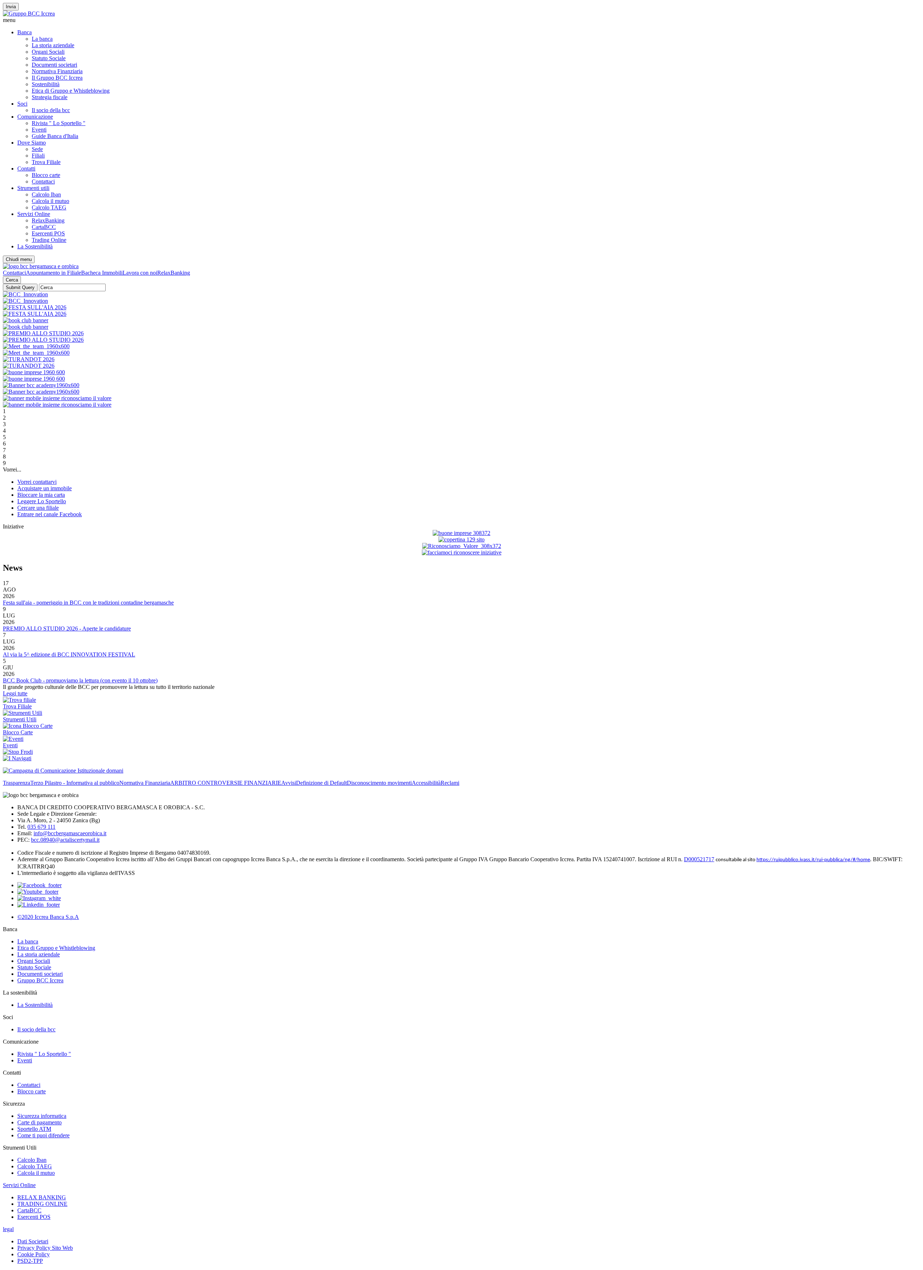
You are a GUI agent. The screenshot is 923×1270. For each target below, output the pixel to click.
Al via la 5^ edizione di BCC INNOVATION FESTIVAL (69, 654)
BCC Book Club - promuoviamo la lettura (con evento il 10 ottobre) (80, 680)
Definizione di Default (321, 783)
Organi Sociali (48, 52)
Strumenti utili (33, 188)
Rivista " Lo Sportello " (58, 123)
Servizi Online (33, 214)
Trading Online (49, 240)
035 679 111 (41, 827)
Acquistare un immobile (44, 488)
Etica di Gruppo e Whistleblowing (71, 91)
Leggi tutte (15, 693)
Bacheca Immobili (102, 273)
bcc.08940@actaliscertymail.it (65, 840)
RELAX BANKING (41, 1197)
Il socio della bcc (51, 110)
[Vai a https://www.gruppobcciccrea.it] (29, 13)
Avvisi (288, 783)
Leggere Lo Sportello (41, 501)
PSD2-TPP (30, 1261)
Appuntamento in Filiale (53, 273)
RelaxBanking (48, 220)
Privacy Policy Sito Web (45, 1248)
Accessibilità (426, 783)
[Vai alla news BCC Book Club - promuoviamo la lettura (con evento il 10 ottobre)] (25, 320)
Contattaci (43, 181)
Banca (24, 32)
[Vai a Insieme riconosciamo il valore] (57, 398)
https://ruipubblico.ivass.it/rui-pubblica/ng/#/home (813, 860)
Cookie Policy (33, 1254)
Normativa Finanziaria (57, 71)
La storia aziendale (53, 45)
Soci (22, 104)
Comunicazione (35, 117)
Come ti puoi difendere (43, 1135)
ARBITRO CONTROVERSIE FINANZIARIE (225, 783)
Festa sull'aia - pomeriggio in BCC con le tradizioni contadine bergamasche (88, 602)
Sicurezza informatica (41, 1116)
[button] (461, 20)
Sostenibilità (45, 84)
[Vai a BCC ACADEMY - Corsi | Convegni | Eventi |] (34, 307)
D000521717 (699, 859)
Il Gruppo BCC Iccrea (57, 78)
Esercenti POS (48, 233)
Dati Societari (32, 1241)
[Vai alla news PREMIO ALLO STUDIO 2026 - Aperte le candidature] (43, 333)
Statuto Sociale (49, 58)
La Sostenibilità (35, 246)
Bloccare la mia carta (41, 495)
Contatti (26, 168)
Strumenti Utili (19, 719)
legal (8, 1229)
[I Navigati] (17, 758)
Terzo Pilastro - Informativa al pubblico (74, 783)
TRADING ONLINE (42, 1204)
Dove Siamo (31, 143)
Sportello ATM (34, 1129)
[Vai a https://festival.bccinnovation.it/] (25, 294)
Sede (37, 149)
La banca (42, 39)
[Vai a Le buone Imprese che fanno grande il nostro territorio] (34, 372)
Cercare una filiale (38, 508)
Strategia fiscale (49, 97)
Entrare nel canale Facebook (49, 514)
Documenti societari (54, 65)
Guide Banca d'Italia (55, 136)
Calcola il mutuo (50, 201)
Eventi (39, 130)
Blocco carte (46, 175)
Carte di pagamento (39, 1122)
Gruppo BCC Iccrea (40, 980)
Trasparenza (16, 783)
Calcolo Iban (46, 194)
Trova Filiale (46, 162)
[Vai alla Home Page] (41, 266)
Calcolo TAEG (49, 207)
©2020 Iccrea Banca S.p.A (48, 917)
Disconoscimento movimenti (379, 783)
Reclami (450, 783)
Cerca (12, 280)
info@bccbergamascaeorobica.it (70, 833)
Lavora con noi (140, 273)
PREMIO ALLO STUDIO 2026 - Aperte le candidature (67, 628)
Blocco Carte (18, 732)
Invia (11, 6)
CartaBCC (44, 227)
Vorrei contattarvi (37, 482)
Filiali (38, 155)
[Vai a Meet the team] (36, 346)
